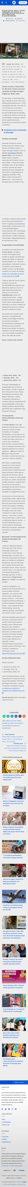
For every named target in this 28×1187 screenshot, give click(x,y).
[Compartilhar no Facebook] (15, 716)
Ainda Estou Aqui (11, 721)
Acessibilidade (6, 1122)
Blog (3, 1119)
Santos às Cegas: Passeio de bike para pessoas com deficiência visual (13, 881)
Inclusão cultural (8, 723)
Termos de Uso (21, 1184)
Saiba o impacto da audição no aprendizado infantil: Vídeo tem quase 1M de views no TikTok (13, 830)
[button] (2, 2)
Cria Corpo (5, 1136)
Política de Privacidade (10, 1184)
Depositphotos (6, 1142)
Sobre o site (5, 1124)
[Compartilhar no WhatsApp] (4, 716)
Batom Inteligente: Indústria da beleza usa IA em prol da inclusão (13, 803)
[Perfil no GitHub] (2, 1109)
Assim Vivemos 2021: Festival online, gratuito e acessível (13, 986)
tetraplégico (12, 153)
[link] (14, 1183)
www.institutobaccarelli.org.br (12, 653)
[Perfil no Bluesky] (5, 1109)
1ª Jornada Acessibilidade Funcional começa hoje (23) (13, 856)
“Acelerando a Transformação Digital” (12, 1166)
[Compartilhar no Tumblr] (20, 716)
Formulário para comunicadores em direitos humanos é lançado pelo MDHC (13, 1062)
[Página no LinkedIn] (9, 1109)
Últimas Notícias (21, 20)
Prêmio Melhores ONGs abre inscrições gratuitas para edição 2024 (13, 777)
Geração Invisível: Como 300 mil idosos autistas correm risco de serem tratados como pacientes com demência (14, 934)
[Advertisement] (14, 34)
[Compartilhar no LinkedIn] (7, 716)
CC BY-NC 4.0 (18, 1182)
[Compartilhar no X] (12, 716)
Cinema (19, 721)
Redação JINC (11, 18)
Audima (4, 1139)
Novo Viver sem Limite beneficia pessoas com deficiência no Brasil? (11, 1035)
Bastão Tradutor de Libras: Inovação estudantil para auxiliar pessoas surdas (13, 961)
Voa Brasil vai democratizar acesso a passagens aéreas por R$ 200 (13, 907)
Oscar (16, 723)
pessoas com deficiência (16, 224)
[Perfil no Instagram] (12, 1109)
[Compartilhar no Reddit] (23, 716)
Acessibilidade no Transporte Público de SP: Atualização (13, 1010)
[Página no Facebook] (16, 1109)
